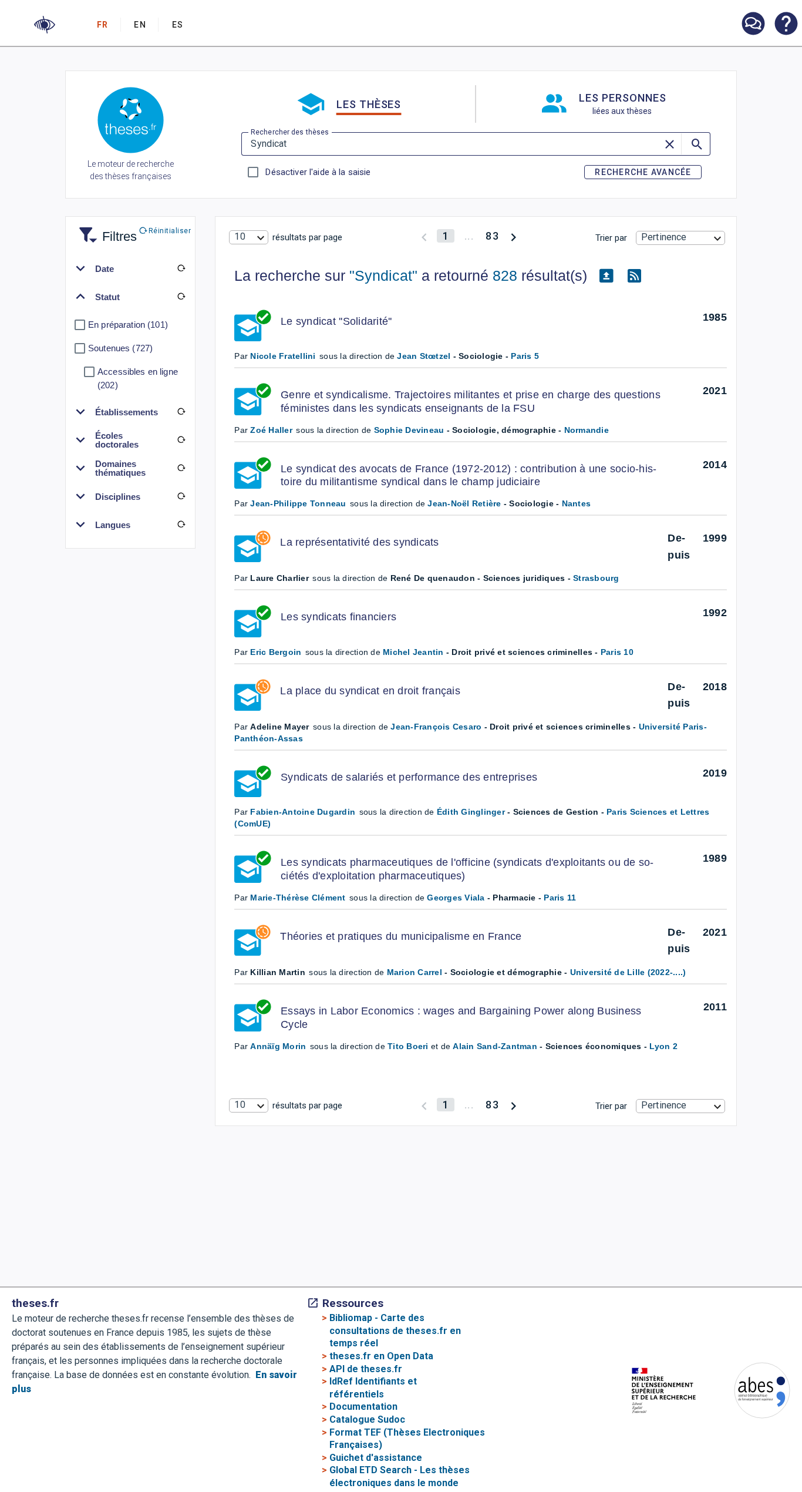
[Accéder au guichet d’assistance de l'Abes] (752, 24)
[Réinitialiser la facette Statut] (181, 296)
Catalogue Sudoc (367, 1419)
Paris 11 (560, 897)
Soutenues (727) (120, 348)
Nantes (576, 503)
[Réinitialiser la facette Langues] (181, 524)
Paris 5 (525, 356)
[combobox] (248, 237)
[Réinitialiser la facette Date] (181, 268)
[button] (45, 24)
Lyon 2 (663, 1046)
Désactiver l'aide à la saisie (317, 172)
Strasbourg (596, 578)
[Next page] (513, 236)
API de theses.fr (365, 1369)
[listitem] (752, 23)
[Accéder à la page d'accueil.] (130, 122)
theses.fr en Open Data (381, 1356)
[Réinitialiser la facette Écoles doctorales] (181, 440)
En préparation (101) (128, 325)
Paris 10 (617, 652)
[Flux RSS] (634, 276)
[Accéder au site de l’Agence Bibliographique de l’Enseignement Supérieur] (750, 1392)
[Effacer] (670, 143)
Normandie (586, 430)
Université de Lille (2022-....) (628, 972)
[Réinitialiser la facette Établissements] (181, 412)
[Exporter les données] (606, 276)
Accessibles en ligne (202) (137, 378)
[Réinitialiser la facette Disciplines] (181, 496)
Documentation (363, 1406)
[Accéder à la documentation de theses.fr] (785, 24)
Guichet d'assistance (375, 1457)
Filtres (105, 229)
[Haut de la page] (764, 1457)
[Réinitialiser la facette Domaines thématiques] (181, 468)
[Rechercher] (695, 143)
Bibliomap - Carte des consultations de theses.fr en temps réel (395, 1330)
